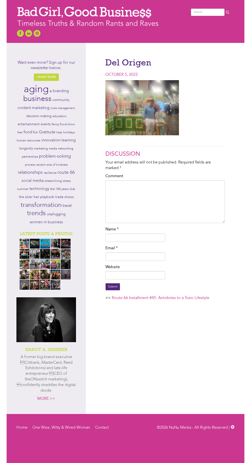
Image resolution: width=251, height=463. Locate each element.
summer (22, 189)
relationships (30, 173)
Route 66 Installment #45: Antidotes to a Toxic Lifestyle (160, 298)
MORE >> (46, 399)
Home (21, 428)
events (46, 124)
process (30, 164)
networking (65, 148)
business (37, 99)
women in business (46, 222)
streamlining (53, 181)
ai (51, 91)
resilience (50, 173)
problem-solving (55, 156)
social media (33, 181)
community (60, 100)
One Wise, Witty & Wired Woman (61, 428)
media (53, 148)
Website (112, 267)
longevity (26, 148)
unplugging (56, 214)
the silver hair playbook (36, 197)
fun (35, 132)
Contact (102, 428)
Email (111, 248)
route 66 (66, 172)
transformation (41, 205)
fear (20, 132)
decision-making (38, 116)
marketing (41, 148)
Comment (114, 176)
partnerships (30, 156)
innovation (51, 140)
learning (69, 140)
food (28, 132)
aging (36, 90)
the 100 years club (62, 189)
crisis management (62, 108)
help (59, 132)
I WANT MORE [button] (46, 77)
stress (67, 181)
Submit (112, 286)
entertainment (29, 124)
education (59, 116)
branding (61, 91)
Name (112, 229)
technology (39, 189)
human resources (28, 140)
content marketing (33, 108)
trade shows (64, 197)
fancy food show (63, 124)
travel (67, 206)
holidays (69, 132)
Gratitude (47, 132)
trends (36, 213)
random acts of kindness (52, 164)
